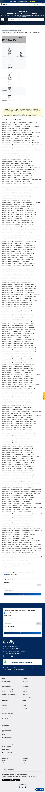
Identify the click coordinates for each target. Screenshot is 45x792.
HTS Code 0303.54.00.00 (16, 181)
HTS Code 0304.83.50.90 (30, 329)
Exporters (4, 678)
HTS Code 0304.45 (17, 249)
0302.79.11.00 (4, 56)
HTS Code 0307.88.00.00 (27, 548)
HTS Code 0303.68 (25, 196)
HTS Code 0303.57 (5, 185)
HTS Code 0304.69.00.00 (16, 300)
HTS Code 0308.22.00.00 (7, 563)
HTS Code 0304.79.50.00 (7, 315)
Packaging (25, 760)
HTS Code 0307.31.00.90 (17, 511)
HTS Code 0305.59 (17, 415)
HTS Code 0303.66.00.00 (27, 194)
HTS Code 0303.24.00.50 (30, 148)
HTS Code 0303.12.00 (15, 138)
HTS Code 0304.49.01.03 (26, 255)
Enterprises (24, 678)
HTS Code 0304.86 (17, 333)
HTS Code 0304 (5, 228)
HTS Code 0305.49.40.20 (17, 409)
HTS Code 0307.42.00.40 (28, 515)
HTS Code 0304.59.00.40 (18, 288)
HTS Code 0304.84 (5, 331)
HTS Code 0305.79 (37, 440)
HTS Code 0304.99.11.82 (6, 380)
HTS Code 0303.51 (5, 179)
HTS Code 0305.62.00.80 (30, 423)
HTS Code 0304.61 (5, 294)
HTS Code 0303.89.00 (15, 206)
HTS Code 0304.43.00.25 (7, 243)
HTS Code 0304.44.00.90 (7, 249)
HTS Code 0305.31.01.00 (6, 392)
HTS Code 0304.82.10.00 (16, 319)
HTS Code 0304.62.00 (35, 294)
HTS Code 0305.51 (5, 411)
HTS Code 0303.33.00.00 (7, 161)
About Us (24, 700)
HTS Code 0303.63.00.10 (17, 189)
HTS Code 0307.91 (37, 548)
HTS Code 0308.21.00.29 (18, 561)
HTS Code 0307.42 (37, 513)
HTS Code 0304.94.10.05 (6, 364)
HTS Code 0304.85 (26, 331)
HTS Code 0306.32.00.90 (28, 479)
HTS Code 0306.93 (25, 491)
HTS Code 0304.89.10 (27, 337)
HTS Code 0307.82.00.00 (27, 544)
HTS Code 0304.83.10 (15, 321)
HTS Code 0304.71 (26, 300)
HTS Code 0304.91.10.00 (26, 353)
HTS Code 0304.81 (17, 315)
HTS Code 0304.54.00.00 (27, 276)
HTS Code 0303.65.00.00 (7, 194)
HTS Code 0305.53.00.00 (16, 413)
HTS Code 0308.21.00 (26, 558)
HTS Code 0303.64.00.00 (16, 192)
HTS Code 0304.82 (5, 319)
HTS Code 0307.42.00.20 (17, 515)
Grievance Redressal (26, 710)
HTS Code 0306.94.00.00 (27, 493)
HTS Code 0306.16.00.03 (17, 458)
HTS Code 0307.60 (37, 530)
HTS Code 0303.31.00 (26, 155)
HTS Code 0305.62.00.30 (7, 421)
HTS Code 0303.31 (16, 155)
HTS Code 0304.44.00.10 (17, 245)
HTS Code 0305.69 (17, 429)
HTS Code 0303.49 (17, 177)
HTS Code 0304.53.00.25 (18, 274)
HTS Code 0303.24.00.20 (18, 148)
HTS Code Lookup (25, 691)
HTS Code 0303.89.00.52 (30, 214)
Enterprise (4, 760)
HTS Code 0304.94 (17, 362)
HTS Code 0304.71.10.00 (36, 300)
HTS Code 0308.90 (26, 565)
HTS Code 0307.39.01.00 (27, 513)
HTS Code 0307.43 (16, 517)
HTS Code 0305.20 (28, 386)
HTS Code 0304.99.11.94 (17, 382)
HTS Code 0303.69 (17, 198)
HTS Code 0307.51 (16, 528)
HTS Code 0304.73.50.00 (7, 306)
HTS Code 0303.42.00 (35, 167)
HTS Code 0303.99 (25, 226)
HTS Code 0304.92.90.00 (7, 358)
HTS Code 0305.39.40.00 (18, 397)
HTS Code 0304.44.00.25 (18, 247)
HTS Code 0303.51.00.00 (15, 179)
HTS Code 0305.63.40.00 (27, 425)
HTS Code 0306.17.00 (6, 466)
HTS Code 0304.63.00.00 (27, 298)
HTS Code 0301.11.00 (22, 122)
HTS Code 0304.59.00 (15, 282)
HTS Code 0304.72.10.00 (27, 302)
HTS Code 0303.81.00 (15, 200)
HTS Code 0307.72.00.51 (6, 538)
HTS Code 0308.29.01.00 (27, 563)
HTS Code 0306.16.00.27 (6, 464)
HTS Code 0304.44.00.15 (28, 245)
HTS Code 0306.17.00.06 (27, 466)
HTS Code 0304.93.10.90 (29, 360)
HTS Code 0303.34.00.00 (27, 161)
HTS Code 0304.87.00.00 (16, 335)
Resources (24, 705)
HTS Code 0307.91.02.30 (16, 550)
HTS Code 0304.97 (17, 374)
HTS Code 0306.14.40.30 (29, 454)
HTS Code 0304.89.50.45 (30, 349)
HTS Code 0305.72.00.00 (27, 440)
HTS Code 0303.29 (5, 153)
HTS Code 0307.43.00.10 (6, 520)
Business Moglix (5, 758)
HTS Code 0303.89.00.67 (18, 218)
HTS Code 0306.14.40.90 (6, 456)
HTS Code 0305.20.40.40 (7, 390)
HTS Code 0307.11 (33, 497)
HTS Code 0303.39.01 (15, 163)
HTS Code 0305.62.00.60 (7, 423)
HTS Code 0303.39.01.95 (29, 165)
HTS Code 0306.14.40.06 (6, 452)
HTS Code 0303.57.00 (15, 185)
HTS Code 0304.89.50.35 (7, 349)
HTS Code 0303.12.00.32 (18, 140)
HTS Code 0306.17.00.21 (17, 470)
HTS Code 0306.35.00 (36, 483)
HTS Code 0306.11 (24, 442)
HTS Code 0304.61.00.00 (16, 294)
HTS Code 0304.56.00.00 (7, 280)
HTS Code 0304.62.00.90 (7, 298)
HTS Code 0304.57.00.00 (27, 280)
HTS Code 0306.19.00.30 (27, 474)
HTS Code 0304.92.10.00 (27, 356)
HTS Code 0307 (25, 497)
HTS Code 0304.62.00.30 (30, 296)
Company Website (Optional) (9, 587)
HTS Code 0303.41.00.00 (16, 167)
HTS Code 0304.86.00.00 (28, 333)
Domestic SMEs (5, 700)
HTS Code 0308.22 (28, 561)
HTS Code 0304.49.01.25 (29, 259)
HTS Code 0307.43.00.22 (18, 520)
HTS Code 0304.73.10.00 (27, 304)
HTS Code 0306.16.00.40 (18, 464)
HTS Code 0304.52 (28, 265)
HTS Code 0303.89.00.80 (7, 220)
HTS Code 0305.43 (5, 405)
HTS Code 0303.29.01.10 (25, 153)
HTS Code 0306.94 (17, 493)
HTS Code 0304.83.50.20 (29, 327)
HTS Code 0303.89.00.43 (30, 212)
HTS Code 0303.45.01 (27, 173)
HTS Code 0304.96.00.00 (7, 374)
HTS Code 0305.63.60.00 (7, 427)
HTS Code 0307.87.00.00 (6, 548)
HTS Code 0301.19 (27, 124)
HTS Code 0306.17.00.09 (6, 468)
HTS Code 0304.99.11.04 (16, 376)
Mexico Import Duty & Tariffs (27, 697)
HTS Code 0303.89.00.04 (7, 208)
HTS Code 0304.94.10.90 (29, 364)
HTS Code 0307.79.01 (15, 540)
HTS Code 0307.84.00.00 (27, 546)
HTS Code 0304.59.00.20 (7, 286)
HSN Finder (24, 689)
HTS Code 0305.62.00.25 (28, 419)
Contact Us (4, 710)
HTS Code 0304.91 (16, 353)
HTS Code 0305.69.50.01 (6, 438)
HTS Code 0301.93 (16, 128)
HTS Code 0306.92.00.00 (16, 491)
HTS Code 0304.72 (16, 302)
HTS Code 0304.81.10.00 (27, 315)
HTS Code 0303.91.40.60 (18, 224)
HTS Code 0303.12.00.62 (6, 142)
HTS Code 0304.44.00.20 (7, 247)
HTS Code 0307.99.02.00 (15, 554)
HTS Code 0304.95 (17, 366)
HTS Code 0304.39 (5, 235)
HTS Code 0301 (5, 122)
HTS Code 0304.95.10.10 (17, 368)
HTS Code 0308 (25, 554)
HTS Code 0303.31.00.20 (18, 157)
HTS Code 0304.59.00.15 (29, 284)
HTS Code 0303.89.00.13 (29, 208)
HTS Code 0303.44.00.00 (7, 173)
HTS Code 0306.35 (26, 483)
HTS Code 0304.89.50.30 (30, 347)
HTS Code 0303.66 (17, 194)
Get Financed (22, 594)
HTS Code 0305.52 (25, 411)
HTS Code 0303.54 (5, 181)
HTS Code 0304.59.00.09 (18, 284)
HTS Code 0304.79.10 (26, 310)
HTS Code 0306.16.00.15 (29, 460)
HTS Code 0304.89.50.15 (29, 345)
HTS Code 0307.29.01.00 (6, 509)
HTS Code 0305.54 (26, 413)
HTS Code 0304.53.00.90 (7, 276)
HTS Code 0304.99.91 (28, 382)
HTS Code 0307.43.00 (26, 517)
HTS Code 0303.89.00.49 (18, 214)
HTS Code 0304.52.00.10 (17, 267)
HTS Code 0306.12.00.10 (16, 446)
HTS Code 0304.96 (28, 372)
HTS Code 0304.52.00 (6, 267)
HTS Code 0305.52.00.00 (36, 411)
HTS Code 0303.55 (26, 181)
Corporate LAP (5, 718)
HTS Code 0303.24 (17, 146)
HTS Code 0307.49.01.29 (17, 526)
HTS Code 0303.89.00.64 (7, 218)
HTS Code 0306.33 (5, 481)
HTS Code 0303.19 (16, 144)
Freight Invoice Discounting (7, 689)
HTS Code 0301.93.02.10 (6, 130)
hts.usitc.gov (20, 115)
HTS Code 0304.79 (17, 310)
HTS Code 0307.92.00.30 (17, 552)
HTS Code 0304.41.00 (36, 235)
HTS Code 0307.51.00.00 (26, 528)
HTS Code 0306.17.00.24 (28, 470)
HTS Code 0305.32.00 (26, 392)
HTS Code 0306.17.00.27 (6, 472)
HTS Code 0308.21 (16, 558)
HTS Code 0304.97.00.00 (27, 374)
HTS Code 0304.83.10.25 (29, 323)
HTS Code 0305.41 (27, 399)
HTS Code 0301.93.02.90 (17, 130)
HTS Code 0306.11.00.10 (6, 444)
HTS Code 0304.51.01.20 (28, 263)
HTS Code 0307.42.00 (6, 515)
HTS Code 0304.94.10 (26, 362)
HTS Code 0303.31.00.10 (6, 157)
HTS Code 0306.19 (27, 472)
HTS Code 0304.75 (17, 308)
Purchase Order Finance (6, 683)
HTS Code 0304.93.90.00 (7, 362)
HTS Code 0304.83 (5, 321)
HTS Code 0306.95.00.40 (28, 495)
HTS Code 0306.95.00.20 (17, 495)
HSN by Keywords (25, 694)
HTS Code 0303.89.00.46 (7, 214)
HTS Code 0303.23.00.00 (7, 146)
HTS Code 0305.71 (28, 438)
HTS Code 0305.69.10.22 (17, 431)
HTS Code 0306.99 (5, 497)
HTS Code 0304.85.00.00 (7, 333)
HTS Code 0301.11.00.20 (6, 124)
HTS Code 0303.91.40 (6, 222)
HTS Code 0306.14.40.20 (18, 454)
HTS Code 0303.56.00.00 (27, 183)
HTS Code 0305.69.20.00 (7, 435)
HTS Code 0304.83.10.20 (18, 323)
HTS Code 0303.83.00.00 (7, 204)
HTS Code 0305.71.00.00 (6, 440)
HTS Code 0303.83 (37, 202)
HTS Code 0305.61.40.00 (18, 417)
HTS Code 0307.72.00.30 (25, 536)
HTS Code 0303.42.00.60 (30, 169)
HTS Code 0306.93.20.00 (36, 491)
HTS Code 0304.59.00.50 (7, 290)
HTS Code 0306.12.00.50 (6, 448)
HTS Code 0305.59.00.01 (27, 415)
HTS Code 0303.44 (26, 171)
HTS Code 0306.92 (5, 491)
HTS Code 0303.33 (26, 159)
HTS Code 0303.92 (5, 226)
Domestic (7, 574)
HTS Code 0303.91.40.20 (17, 222)
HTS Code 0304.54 (17, 276)
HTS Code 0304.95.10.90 (6, 372)
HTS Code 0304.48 (17, 253)
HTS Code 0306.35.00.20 (7, 485)
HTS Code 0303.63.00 (6, 189)
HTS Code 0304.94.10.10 (18, 364)
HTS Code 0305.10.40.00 (18, 386)
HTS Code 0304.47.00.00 (7, 253)
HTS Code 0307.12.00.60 (6, 503)
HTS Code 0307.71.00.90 (29, 534)
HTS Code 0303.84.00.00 (27, 204)
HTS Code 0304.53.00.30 (30, 274)
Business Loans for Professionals (8, 694)
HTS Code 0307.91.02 (6, 550)
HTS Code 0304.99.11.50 (6, 378)
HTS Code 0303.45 (17, 173)
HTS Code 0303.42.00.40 (18, 169)
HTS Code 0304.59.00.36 (7, 288)
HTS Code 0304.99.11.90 (6, 382)
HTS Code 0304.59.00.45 (30, 288)
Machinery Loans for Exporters (8, 691)
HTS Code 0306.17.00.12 (17, 468)
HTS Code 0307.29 (37, 507)
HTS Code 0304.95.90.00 (18, 372)
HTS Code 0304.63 (17, 298)
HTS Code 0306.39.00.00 (16, 489)
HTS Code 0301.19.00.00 (6, 126)
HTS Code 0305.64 (17, 427)
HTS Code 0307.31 (16, 509)
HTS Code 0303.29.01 (15, 153)
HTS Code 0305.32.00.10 (6, 394)
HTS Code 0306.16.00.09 (6, 460)
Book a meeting (39, 789)
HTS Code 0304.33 (17, 233)
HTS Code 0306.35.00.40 (18, 485)
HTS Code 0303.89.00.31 (18, 210)
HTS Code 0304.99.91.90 (6, 384)
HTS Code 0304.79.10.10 (6, 312)
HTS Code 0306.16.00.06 (28, 458)
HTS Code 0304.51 (16, 261)
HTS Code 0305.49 (17, 407)
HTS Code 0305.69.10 (27, 429)
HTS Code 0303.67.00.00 (15, 196)
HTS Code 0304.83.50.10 (6, 327)
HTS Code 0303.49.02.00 (27, 177)
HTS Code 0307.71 (17, 532)
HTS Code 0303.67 (5, 196)
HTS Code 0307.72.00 (15, 536)
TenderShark (4, 763)
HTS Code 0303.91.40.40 (28, 222)
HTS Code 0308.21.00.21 (6, 561)
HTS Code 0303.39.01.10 (25, 163)
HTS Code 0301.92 (36, 126)
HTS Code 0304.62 (26, 294)
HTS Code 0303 (16, 136)
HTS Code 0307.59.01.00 (27, 530)
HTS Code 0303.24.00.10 (6, 148)
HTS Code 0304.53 (28, 269)
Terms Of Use (25, 789)
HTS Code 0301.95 (16, 132)
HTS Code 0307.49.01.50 (29, 526)
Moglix (24, 762)
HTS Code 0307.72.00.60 (29, 538)
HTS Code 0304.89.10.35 (29, 341)
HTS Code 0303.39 (5, 163)
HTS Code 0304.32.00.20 (28, 230)
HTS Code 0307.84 (17, 546)
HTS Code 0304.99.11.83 (17, 380)
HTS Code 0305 (27, 384)
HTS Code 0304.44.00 (6, 245)
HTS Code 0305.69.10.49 (29, 433)
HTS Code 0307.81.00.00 (6, 544)
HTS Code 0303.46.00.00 (7, 177)
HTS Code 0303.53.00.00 (36, 179)
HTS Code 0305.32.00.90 (18, 394)
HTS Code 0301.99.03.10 (16, 134)
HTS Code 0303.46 (28, 175)
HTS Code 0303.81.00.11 (25, 200)
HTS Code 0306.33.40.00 (27, 481)
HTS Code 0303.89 (5, 206)
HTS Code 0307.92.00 (6, 552)
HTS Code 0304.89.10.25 (6, 341)
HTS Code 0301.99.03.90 (6, 136)
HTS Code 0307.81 (27, 542)
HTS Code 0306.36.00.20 (17, 487)
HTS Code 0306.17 (28, 464)
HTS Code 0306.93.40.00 (7, 493)
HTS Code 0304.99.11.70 (28, 378)
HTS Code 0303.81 (5, 200)
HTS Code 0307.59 (16, 530)
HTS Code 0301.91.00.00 (26, 126)
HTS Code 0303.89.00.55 (7, 216)
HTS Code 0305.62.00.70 (18, 423)
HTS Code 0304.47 (26, 251)
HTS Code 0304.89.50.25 (18, 347)
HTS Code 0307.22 (16, 507)
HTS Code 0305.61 (37, 415)
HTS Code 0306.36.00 (6, 487)
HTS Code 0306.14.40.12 (29, 452)
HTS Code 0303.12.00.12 (25, 138)
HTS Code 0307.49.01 (15, 524)
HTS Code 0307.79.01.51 (36, 540)
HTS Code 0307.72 (5, 536)
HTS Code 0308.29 (17, 563)
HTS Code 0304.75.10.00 (27, 308)
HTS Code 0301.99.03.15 (27, 134)
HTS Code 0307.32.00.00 (7, 513)
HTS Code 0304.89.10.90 (6, 343)
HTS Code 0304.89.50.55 (18, 351)
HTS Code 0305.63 (5, 425)
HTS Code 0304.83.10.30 (6, 325)
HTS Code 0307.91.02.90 (27, 550)
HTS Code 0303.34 (17, 161)
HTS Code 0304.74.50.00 (7, 308)
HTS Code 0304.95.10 (26, 366)
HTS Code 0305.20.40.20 (29, 388)
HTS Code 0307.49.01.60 (6, 528)
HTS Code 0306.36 (28, 485)
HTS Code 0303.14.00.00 (7, 144)
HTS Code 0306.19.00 (6, 474)
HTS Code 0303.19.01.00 (26, 144)
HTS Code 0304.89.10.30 (18, 341)
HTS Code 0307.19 (27, 503)
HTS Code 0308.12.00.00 (27, 556)
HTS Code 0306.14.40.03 (28, 450)
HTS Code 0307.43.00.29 (6, 522)
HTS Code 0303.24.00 (27, 146)
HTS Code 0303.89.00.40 (18, 212)
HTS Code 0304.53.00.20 (7, 274)
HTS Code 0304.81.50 (6, 317)
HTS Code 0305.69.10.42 (17, 433)
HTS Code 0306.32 (36, 476)
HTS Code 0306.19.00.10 (16, 474)
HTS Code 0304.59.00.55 (18, 290)
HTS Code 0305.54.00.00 (7, 415)
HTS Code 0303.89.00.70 (29, 218)
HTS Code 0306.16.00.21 (17, 462)
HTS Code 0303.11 (24, 136)
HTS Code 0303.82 (16, 202)
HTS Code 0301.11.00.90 (17, 124)
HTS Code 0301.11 (13, 122)
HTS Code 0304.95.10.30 (29, 370)
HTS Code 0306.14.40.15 (6, 454)
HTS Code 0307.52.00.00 (7, 530)
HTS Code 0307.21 (27, 505)
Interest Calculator (5, 702)
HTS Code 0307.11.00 (6, 499)
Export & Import (14, 574)
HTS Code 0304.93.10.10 (17, 360)
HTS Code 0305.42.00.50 (18, 403)
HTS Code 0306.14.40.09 (18, 452)
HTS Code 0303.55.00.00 (7, 183)
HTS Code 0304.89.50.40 (18, 349)
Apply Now (32, 1)
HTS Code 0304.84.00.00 (16, 331)
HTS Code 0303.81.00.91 (6, 202)
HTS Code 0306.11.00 (34, 442)
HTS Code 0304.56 (26, 278)
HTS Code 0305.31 (28, 390)
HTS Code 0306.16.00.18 (6, 462)
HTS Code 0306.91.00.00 (36, 489)
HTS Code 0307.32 (27, 511)
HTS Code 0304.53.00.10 (17, 271)
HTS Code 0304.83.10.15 (6, 323)
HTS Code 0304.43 (26, 239)
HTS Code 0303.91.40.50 (6, 224)
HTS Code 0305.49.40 (6, 409)
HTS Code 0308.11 (33, 554)
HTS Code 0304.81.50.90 (28, 317)
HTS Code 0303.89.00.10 (18, 208)
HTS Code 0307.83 (37, 544)
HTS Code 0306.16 (37, 456)
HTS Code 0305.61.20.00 (6, 417)
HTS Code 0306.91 (25, 489)
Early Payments (25, 681)
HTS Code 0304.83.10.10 (26, 321)
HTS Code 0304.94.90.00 (7, 366)
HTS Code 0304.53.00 (6, 271)
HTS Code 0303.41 (5, 167)
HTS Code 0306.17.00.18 (6, 470)
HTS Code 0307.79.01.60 (17, 542)
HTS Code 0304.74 (17, 306)
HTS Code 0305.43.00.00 (16, 405)
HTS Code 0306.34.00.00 (16, 483)
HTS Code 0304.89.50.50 (7, 351)
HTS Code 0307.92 (37, 550)
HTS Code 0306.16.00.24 (29, 462)
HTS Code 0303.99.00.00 (36, 226)
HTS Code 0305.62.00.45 (18, 421)
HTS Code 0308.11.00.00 (6, 556)
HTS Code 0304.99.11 (6, 376)
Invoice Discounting (6, 681)
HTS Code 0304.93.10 (26, 358)
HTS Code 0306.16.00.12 (17, 460)
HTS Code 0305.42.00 (27, 401)
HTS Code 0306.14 (28, 448)
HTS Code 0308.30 (5, 565)
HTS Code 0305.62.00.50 (30, 421)
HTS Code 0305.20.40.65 (18, 390)
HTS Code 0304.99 (37, 374)
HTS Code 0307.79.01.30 (25, 540)
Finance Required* (7, 577)
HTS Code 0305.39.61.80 (17, 399)
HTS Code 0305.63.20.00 (16, 425)
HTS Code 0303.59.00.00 (27, 187)
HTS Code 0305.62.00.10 (17, 419)
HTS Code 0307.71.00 (26, 532)
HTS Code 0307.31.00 (26, 509)
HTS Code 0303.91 (17, 220)
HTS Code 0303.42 (26, 167)
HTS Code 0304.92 (16, 356)
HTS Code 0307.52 (36, 528)
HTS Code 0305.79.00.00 (7, 442)
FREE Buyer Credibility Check (7, 686)
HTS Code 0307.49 (5, 524)
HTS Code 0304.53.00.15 (28, 271)
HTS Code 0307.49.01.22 (25, 524)
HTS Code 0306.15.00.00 (27, 456)
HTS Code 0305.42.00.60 (30, 403)
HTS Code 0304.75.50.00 (7, 310)
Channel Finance (25, 686)
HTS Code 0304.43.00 (36, 239)
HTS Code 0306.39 (5, 489)
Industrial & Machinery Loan (7, 716)
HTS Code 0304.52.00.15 (28, 267)
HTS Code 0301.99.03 (6, 134)
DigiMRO (3, 762)
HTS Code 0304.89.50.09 (18, 345)
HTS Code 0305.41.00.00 (7, 401)
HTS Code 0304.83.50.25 (7, 329)
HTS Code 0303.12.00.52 (29, 140)
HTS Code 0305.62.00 (6, 419)
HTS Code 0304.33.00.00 (27, 233)
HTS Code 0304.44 (28, 243)
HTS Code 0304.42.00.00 (16, 239)
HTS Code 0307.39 (16, 513)
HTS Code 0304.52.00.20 (7, 269)
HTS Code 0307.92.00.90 (28, 552)
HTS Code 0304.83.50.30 (18, 329)
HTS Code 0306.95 (37, 493)
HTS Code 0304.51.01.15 (17, 263)
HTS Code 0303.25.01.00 (15, 151)
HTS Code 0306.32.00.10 (17, 479)
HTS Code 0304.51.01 (26, 261)
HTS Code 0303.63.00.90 (28, 189)
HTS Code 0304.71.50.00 (6, 302)
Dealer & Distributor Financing (7, 713)
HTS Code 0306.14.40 (17, 450)
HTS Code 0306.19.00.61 (6, 476)
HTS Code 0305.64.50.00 (7, 429)
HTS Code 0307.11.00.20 (16, 499)
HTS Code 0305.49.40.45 (28, 409)
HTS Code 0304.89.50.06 (7, 345)
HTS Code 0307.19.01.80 (17, 505)
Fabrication (25, 758)
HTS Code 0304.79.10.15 (17, 312)
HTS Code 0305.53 (5, 413)
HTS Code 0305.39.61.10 (6, 399)
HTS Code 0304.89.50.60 (30, 351)
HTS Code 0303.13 (16, 142)
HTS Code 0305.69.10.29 (28, 431)
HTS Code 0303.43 (5, 171)
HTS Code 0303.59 (16, 187)
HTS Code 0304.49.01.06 (6, 257)
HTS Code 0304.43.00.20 (30, 241)
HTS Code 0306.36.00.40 (28, 487)
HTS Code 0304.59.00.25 (18, 286)
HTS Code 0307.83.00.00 (7, 546)
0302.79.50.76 (4, 100)
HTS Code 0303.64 (5, 192)
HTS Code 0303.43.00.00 (16, 171)
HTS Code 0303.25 (5, 151)
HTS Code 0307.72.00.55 (17, 538)
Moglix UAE (25, 763)
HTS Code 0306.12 (27, 444)
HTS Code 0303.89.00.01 (26, 206)
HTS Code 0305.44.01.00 (7, 407)
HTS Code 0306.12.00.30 (28, 446)
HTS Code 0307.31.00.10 (6, 511)
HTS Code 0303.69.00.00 (27, 198)
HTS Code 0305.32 (16, 392)
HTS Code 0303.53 (25, 179)
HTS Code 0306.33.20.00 (16, 481)
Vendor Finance (25, 683)
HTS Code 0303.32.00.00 (16, 159)
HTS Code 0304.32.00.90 (7, 233)
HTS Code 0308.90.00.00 (7, 567)
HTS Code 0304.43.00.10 (7, 241)
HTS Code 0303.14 (36, 142)
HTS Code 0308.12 (16, 556)
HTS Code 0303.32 (5, 159)
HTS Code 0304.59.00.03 (26, 282)
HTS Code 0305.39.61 (29, 397)
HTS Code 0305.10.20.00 (6, 386)
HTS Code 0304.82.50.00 (27, 319)
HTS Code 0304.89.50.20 (7, 347)
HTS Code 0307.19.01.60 (6, 505)
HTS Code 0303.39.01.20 (6, 165)
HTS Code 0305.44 (26, 405)
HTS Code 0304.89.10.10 (6, 339)
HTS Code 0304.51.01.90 (17, 265)
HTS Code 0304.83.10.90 (18, 325)
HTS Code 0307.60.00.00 (7, 532)
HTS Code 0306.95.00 (6, 495)
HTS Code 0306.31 (16, 476)
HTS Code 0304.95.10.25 (18, 370)
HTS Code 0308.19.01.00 (6, 558)
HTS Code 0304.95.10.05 (6, 368)
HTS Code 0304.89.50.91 (6, 353)
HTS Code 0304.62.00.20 (18, 296)
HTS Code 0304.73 (17, 304)
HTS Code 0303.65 (26, 192)
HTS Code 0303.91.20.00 (27, 220)
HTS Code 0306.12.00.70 (18, 448)
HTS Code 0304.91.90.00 (6, 356)
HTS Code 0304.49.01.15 (6, 259)
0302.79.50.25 (4, 90)
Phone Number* (7, 582)
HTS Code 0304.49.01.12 (29, 257)
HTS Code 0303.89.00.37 (6, 212)
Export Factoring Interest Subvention (9, 697)
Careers (23, 702)
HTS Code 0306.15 (16, 456)
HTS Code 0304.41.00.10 (6, 237)
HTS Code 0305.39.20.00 (7, 397)
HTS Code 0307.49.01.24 (6, 526)
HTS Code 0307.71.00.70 (17, 534)
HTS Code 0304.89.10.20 (29, 339)
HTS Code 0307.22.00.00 (27, 507)
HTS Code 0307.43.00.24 (29, 520)
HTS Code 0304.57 (17, 280)
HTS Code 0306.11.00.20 (17, 444)
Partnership (24, 708)
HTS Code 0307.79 (5, 540)
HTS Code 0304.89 (17, 337)
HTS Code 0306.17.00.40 (17, 472)
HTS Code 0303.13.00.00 (27, 142)
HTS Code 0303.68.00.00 (7, 198)
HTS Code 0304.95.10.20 (6, 370)
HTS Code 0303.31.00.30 (29, 157)
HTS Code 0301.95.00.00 (27, 132)
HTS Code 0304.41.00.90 (29, 237)
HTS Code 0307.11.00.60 (27, 499)
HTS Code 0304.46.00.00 (16, 251)
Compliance (4, 705)
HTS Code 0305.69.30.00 (18, 435)
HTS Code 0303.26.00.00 (36, 151)
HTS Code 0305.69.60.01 (18, 438)
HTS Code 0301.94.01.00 (6, 132)
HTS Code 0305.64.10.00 (27, 427)
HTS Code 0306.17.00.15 (28, 468)
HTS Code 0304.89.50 (17, 343)
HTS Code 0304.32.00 (6, 230)
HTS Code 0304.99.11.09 (27, 376)
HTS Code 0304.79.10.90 (28, 312)
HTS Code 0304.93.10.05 (6, 360)
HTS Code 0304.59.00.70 (18, 292)
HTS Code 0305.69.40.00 (29, 435)
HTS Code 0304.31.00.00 (23, 228)
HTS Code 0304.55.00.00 (16, 278)
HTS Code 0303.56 (17, 183)
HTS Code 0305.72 (16, 440)
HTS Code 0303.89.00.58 (18, 216)
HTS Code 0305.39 (28, 394)
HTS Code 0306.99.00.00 (15, 497)
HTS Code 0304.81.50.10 (17, 317)
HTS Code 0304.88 (26, 335)
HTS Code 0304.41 (26, 235)
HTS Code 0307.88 (16, 548)
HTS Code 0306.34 (5, 483)
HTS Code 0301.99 (36, 132)
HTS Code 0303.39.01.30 (18, 165)
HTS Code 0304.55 (5, 278)
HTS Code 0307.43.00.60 (29, 522)
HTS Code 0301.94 (27, 130)
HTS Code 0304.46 (5, 251)
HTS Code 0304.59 (5, 282)
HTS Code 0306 (16, 442)
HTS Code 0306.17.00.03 (16, 466)
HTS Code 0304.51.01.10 (6, 263)
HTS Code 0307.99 (5, 554)
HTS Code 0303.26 (25, 151)
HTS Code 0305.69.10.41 (6, 433)
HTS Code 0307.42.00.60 (7, 517)
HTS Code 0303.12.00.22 (6, 140)
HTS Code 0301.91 (16, 126)
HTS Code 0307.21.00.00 (6, 507)
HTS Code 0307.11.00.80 (6, 501)
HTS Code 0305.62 (28, 417)
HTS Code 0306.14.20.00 (6, 450)
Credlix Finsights (5, 708)
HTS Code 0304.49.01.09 (18, 257)
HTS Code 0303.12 (5, 138)
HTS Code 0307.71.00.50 (6, 534)
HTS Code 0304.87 (5, 335)
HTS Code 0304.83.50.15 (18, 327)
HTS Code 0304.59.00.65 (7, 292)
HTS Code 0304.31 (13, 228)
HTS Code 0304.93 (17, 358)
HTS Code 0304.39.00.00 (16, 235)
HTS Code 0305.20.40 (18, 388)
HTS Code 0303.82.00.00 (27, 202)
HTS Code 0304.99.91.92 (17, 384)
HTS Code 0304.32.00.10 (17, 230)
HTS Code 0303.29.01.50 (6, 155)
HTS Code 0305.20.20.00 (7, 388)
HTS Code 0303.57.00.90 (6, 187)
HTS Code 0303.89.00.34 (29, 210)
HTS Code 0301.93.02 (26, 128)
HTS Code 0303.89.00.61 (29, 216)
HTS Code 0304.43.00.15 (18, 241)
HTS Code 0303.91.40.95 (29, 224)
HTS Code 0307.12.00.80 (18, 503)
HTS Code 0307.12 (16, 501)
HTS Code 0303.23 (36, 144)
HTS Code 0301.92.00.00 (6, 128)
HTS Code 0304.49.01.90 (6, 261)
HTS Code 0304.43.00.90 (18, 243)
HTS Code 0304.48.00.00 (28, 253)
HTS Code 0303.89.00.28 (7, 210)
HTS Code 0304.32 (33, 228)
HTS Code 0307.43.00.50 (18, 522)
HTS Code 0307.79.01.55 (6, 542)
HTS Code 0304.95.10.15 (28, 368)
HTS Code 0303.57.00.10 (25, 185)
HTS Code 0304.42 (5, 239)
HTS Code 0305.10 (35, 384)
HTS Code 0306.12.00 (6, 446)
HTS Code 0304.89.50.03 (28, 343)
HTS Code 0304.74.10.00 (27, 306)
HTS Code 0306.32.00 (6, 479)
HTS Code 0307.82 (16, 544)
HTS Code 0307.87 (37, 546)
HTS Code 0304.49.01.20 (18, 259)
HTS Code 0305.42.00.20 (7, 403)
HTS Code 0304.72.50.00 (7, 304)
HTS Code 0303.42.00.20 (7, 169)
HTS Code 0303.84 (17, 204)
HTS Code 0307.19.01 (37, 503)
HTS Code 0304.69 (5, 300)
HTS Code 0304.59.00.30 (30, 286)
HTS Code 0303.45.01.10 (6, 175)
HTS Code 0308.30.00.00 (16, 565)
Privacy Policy (19, 789)
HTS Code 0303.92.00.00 (16, 226)
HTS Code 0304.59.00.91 (29, 292)
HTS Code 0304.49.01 (15, 255)
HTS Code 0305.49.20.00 (27, 407)
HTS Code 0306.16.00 (6, 458)
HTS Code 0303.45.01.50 (18, 175)
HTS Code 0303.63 (37, 187)
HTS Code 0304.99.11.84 (28, 380)
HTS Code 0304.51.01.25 (6, 265)
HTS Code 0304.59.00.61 (29, 290)
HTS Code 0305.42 (17, 401)
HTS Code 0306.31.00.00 (26, 476)
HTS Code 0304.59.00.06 (7, 284)
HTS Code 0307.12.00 (26, 501)
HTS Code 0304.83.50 (29, 325)
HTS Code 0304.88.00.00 (7, 337)
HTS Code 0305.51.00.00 (15, 411)
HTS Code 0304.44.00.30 (30, 247)
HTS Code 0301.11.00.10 (32, 122)
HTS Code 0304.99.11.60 (17, 378)
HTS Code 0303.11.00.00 (34, 136)
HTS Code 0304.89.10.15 (17, 339)
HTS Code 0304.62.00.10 (6, 296)
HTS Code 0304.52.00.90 (18, 269)
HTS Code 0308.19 (37, 556)
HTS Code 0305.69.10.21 (6, 431)
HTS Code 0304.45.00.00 (27, 249)
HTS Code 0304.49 (5, 255)
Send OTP (38, 623)
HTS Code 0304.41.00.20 (18, 237)
